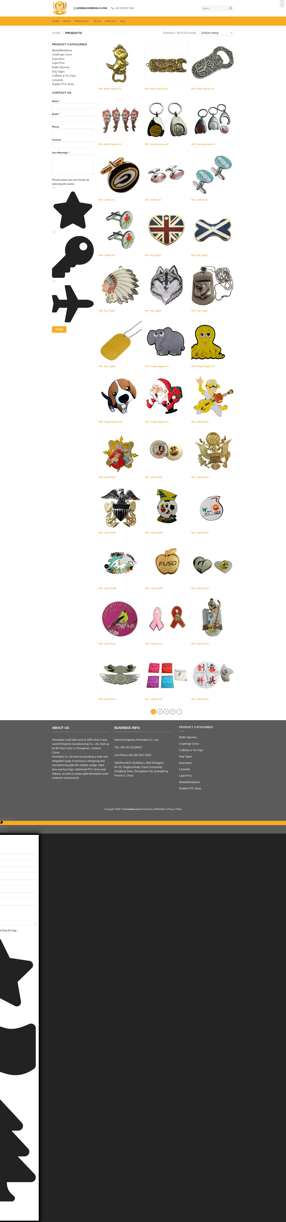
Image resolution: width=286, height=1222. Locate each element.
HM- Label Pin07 (200, 532)
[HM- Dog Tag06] (120, 340)
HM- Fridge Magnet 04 (157, 421)
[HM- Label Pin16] (212, 673)
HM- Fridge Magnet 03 (110, 421)
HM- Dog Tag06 (107, 366)
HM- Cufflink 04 (107, 255)
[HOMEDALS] (60, 8)
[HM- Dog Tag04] (166, 285)
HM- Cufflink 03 (199, 199)
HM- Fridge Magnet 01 (157, 366)
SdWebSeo (159, 809)
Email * (56, 114)
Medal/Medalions (62, 50)
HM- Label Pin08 (107, 588)
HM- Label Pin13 (200, 643)
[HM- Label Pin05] (120, 507)
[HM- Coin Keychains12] (166, 119)
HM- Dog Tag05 (199, 310)
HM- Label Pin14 (107, 699)
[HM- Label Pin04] (212, 452)
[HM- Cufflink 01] (120, 174)
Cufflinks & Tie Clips (64, 75)
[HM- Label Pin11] (120, 618)
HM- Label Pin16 (200, 699)
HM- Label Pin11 (107, 643)
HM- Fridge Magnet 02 (203, 366)
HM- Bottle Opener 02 (156, 88)
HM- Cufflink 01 (107, 199)
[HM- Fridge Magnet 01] (166, 340)
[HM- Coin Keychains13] (212, 119)
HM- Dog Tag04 (153, 310)
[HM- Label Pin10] (212, 563)
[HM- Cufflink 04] (120, 230)
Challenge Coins (62, 54)
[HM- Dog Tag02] (212, 230)
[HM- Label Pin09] (166, 563)
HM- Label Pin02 (107, 477)
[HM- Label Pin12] (166, 618)
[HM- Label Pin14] (120, 673)
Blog (97, 21)
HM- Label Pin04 (200, 477)
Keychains (58, 58)
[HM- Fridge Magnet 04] (166, 396)
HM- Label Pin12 (153, 643)
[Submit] (230, 8)
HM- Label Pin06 (153, 532)
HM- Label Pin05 (107, 532)
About (67, 21)
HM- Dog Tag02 (199, 255)
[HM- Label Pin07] (212, 507)
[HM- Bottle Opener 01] (120, 63)
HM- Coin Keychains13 (203, 144)
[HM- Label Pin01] (212, 396)
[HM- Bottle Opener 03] (212, 63)
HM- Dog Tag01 (153, 255)
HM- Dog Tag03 (107, 310)
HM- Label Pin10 (200, 588)
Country (56, 139)
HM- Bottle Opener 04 (110, 144)
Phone (55, 126)
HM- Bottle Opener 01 (110, 88)
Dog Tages (58, 71)
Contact (110, 21)
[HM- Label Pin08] (120, 563)
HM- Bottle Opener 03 (202, 88)
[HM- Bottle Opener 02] (166, 63)
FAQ (122, 21)
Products (81, 21)
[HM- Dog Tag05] (212, 285)
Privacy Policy (174, 809)
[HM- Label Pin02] (120, 452)
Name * (56, 101)
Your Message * (60, 152)
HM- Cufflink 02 (153, 199)
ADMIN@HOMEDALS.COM (92, 8)
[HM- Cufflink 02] (166, 174)
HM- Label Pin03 (153, 477)
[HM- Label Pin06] (166, 507)
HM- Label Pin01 (200, 421)
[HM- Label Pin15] (166, 673)
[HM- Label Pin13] (212, 618)
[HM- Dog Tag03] (120, 285)
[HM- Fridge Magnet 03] (120, 396)
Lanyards (57, 80)
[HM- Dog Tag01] (166, 230)
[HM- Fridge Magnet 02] (212, 340)
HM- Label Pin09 (153, 588)
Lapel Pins (58, 63)
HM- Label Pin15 (153, 699)
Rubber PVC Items (63, 84)
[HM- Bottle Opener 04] (120, 119)
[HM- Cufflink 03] (212, 174)
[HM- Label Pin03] (166, 452)
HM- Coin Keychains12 (157, 144)
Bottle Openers (61, 67)
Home (55, 21)
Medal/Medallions (189, 782)
